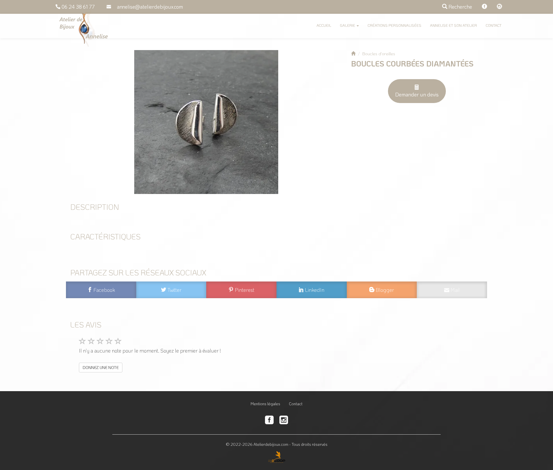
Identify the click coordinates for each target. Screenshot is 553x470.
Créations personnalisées (394, 25)
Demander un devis (417, 94)
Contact (493, 25)
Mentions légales (265, 403)
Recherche (459, 6)
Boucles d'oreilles (378, 53)
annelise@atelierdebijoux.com (150, 6)
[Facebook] (484, 6)
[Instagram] (499, 6)
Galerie (348, 25)
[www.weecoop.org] (276, 455)
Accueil (324, 25)
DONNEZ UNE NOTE (101, 367)
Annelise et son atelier (453, 25)
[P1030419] (206, 122)
